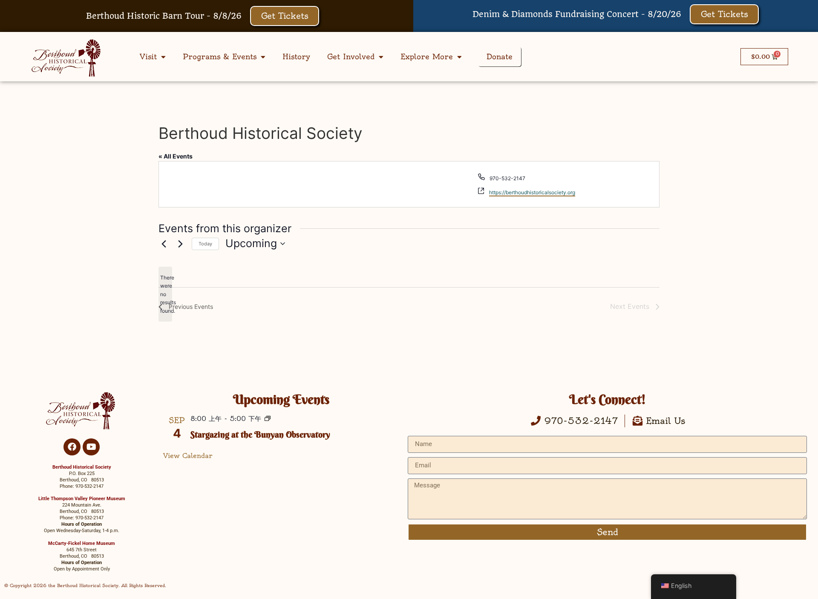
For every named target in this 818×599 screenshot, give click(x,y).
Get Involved (350, 56)
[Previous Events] (163, 244)
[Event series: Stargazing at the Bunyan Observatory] (268, 419)
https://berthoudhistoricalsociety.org (532, 192)
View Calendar (188, 456)
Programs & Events (219, 56)
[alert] (165, 294)
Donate (500, 56)
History (296, 56)
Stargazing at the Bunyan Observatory (260, 434)
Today (205, 244)
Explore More (426, 56)
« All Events (175, 156)
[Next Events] (180, 244)
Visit (148, 56)
